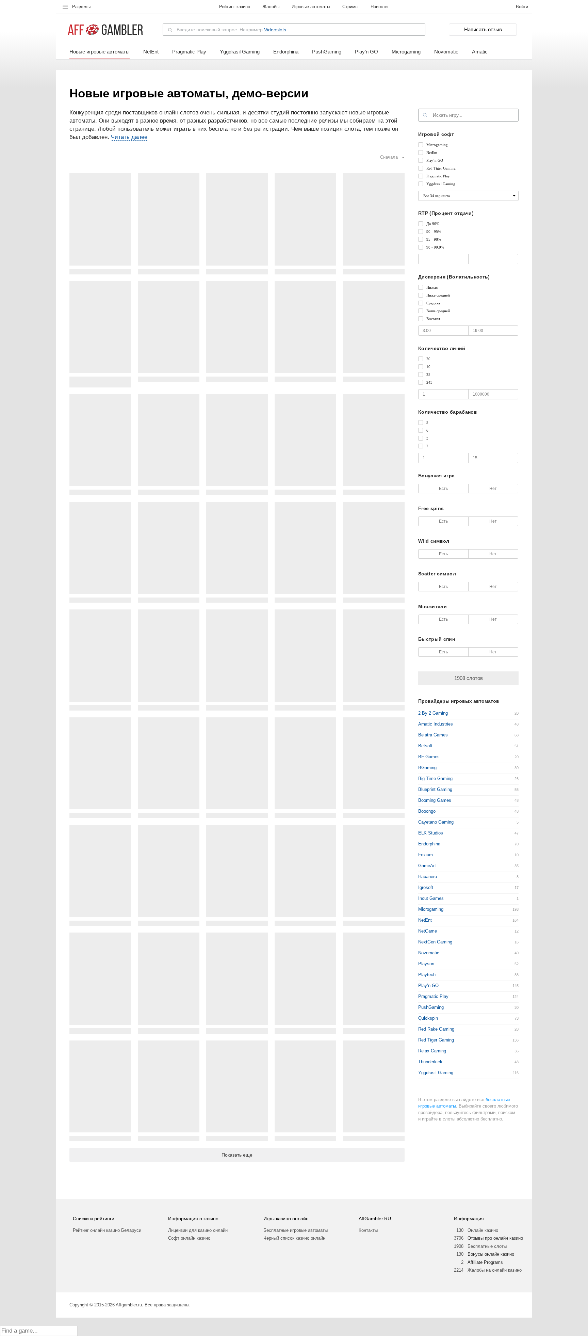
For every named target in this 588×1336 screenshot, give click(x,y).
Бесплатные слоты (487, 1246)
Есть (443, 488)
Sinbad (237, 600)
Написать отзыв (483, 29)
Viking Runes (169, 815)
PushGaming (326, 51)
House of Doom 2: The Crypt (374, 923)
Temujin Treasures (374, 707)
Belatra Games (433, 734)
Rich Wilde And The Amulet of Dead (100, 382)
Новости (379, 6)
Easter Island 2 (237, 492)
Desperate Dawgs (100, 815)
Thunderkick (430, 1061)
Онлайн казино (483, 1230)
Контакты (368, 1230)
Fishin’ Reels (305, 923)
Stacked (169, 707)
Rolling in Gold (100, 707)
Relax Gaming (432, 1050)
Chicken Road (374, 600)
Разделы (81, 6)
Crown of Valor (168, 1030)
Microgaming (406, 51)
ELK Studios (430, 833)
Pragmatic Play (189, 51)
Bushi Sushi (100, 492)
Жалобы (270, 6)
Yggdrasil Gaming (240, 51)
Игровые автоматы (311, 6)
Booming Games (434, 800)
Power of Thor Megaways (305, 271)
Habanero (427, 876)
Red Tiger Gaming (436, 1040)
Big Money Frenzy (306, 815)
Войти (522, 6)
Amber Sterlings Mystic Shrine (168, 379)
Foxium (425, 854)
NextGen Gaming (435, 941)
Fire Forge (305, 600)
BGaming (427, 767)
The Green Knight (374, 1030)
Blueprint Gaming (435, 789)
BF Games (429, 756)
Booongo (427, 811)
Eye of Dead (169, 271)
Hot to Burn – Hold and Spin (100, 1138)
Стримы (350, 6)
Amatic (480, 51)
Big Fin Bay (237, 379)
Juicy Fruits (168, 600)
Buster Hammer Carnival (374, 815)
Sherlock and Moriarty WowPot (168, 492)
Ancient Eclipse (100, 271)
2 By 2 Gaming (433, 713)
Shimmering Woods (100, 600)
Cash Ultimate (237, 271)
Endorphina (285, 51)
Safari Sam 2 (374, 379)
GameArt (427, 865)
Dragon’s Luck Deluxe (305, 1030)
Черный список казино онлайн (294, 1238)
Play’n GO (366, 51)
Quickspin (428, 1018)
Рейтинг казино (234, 6)
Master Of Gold (237, 1138)
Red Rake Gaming (436, 1029)
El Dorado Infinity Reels (168, 1138)
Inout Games (431, 898)
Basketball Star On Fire (169, 923)
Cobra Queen (305, 492)
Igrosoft (425, 887)
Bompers (305, 1138)
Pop (100, 923)
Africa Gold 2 (237, 815)
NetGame (427, 931)
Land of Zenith (100, 1030)
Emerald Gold (237, 1030)
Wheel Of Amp (237, 707)
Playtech (427, 974)
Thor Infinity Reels (374, 271)
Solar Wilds (305, 707)
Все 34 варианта (436, 196)
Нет (493, 488)
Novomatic (446, 51)
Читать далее (129, 137)
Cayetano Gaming (436, 822)
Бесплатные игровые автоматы (295, 1230)
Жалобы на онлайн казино (495, 1270)
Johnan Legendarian (305, 379)
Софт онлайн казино (189, 1238)
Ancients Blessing (237, 923)
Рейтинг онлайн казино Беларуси (107, 1230)
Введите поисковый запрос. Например (231, 29)
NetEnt (151, 51)
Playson (426, 963)
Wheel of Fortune (374, 1138)
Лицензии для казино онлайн (198, 1230)
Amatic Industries (435, 724)
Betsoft (425, 745)
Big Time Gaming (435, 778)
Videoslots (275, 29)
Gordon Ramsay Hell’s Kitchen (374, 492)
